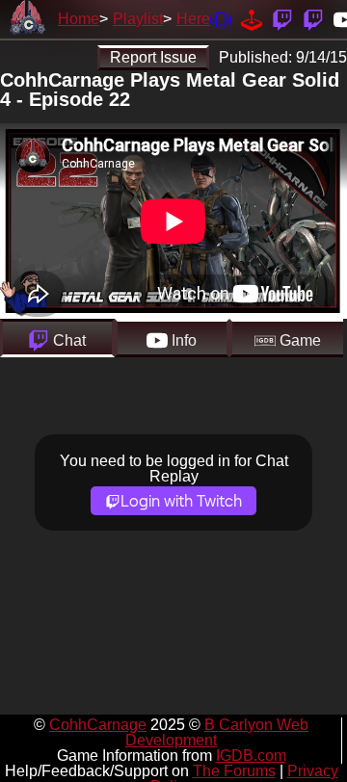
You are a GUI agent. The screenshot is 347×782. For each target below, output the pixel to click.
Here (193, 19)
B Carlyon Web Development (216, 732)
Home (78, 19)
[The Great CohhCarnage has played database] (251, 19)
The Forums (234, 771)
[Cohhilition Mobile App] (220, 19)
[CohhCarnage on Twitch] (282, 19)
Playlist (138, 19)
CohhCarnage (98, 725)
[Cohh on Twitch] (313, 19)
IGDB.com (251, 755)
